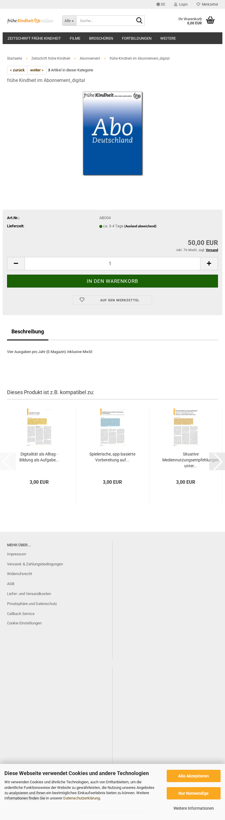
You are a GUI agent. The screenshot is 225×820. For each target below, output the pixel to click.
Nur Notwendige (193, 793)
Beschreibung (27, 331)
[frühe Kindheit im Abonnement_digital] (112, 133)
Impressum (16, 554)
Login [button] (182, 4)
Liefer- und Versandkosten (29, 594)
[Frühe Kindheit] (30, 20)
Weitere (168, 38)
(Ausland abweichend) (140, 226)
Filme (75, 38)
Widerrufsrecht (19, 574)
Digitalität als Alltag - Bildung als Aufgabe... (39, 457)
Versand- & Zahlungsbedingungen (35, 564)
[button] (161, 4)
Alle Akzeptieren (193, 776)
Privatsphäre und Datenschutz (32, 603)
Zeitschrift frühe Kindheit (34, 38)
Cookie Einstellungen (24, 623)
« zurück (17, 70)
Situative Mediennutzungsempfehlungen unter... (190, 460)
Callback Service (21, 613)
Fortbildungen (136, 38)
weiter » (37, 70)
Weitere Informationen (193, 808)
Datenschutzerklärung (81, 798)
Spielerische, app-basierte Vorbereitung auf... (112, 457)
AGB (10, 584)
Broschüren (101, 38)
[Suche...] (139, 21)
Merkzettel (209, 4)
